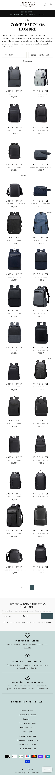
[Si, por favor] (47, 616)
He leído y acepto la (29, 623)
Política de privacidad (27, 723)
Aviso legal (27, 732)
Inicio (27, 20)
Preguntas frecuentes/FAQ (27, 740)
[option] (27, 13)
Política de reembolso (27, 749)
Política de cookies (27, 727)
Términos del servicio (27, 744)
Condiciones (27, 719)
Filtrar (11, 54)
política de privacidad (40, 623)
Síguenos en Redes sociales (27, 702)
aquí (46, 689)
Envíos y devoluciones (27, 715)
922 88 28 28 (22, 644)
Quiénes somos (27, 711)
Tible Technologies (33, 772)
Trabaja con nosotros (27, 736)
